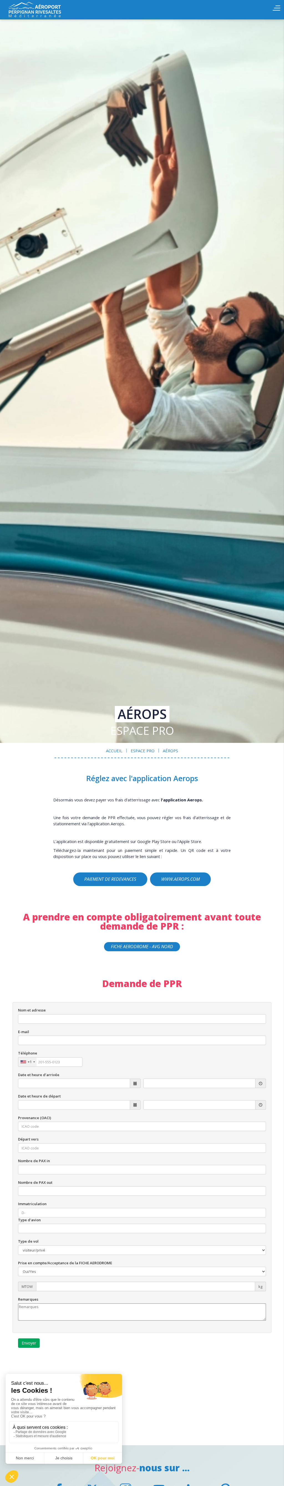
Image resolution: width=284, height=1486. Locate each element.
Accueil (36, 9)
